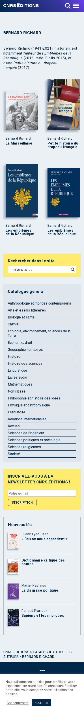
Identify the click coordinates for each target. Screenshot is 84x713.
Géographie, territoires (25, 349)
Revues (14, 426)
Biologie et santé (21, 317)
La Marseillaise (19, 143)
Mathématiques (20, 384)
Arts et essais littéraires (27, 310)
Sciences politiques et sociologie (34, 440)
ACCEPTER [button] (41, 702)
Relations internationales (27, 419)
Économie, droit (20, 342)
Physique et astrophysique (29, 405)
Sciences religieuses (24, 447)
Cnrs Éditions (16, 652)
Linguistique (17, 370)
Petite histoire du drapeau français (62, 145)
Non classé (17, 391)
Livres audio (17, 377)
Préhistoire (16, 412)
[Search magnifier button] (72, 269)
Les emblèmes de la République (20, 232)
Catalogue (42, 652)
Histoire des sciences (25, 363)
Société (14, 454)
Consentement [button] (17, 703)
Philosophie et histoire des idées (34, 398)
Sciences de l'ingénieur (26, 433)
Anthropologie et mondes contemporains (40, 303)
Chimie (13, 324)
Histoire (14, 356)
